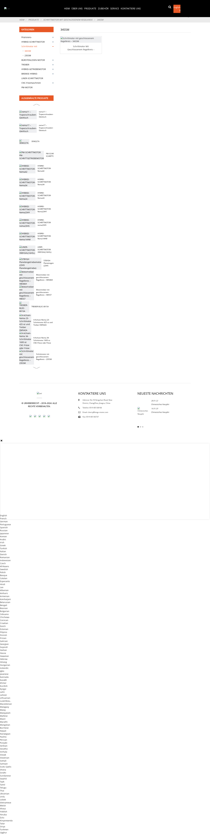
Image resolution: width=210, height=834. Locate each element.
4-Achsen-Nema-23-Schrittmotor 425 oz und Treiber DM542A (43, 322)
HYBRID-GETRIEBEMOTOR (33, 69)
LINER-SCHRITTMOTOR (32, 78)
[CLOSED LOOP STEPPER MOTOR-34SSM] (81, 40)
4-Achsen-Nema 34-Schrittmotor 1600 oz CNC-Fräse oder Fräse (42, 340)
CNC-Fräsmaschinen (31, 82)
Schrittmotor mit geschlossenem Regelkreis (67, 19)
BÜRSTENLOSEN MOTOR (33, 60)
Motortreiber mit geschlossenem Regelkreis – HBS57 (44, 292)
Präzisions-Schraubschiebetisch (31, 38)
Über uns (77, 8)
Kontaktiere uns (131, 8)
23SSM (28, 55)
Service (114, 8)
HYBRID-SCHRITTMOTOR (33, 41)
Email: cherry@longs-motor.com (95, 412)
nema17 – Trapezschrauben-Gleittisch (46, 128)
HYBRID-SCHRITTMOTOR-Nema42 (44, 168)
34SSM (100, 19)
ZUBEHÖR (103, 8)
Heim (67, 8)
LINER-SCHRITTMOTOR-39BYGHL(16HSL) (44, 249)
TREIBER (25, 64)
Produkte (90, 8)
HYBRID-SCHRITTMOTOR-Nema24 (44, 195)
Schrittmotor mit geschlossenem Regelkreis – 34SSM (80, 48)
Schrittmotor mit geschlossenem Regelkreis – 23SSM (44, 356)
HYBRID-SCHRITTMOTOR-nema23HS (44, 222)
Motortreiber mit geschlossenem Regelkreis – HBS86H (44, 277)
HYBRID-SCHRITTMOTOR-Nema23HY (44, 209)
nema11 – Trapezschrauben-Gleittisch (46, 114)
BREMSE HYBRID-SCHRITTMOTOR (29, 74)
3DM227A (35, 141)
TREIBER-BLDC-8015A (40, 306)
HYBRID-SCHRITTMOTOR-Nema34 (44, 182)
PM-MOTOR (27, 87)
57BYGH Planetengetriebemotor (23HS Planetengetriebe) (53, 263)
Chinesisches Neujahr (160, 404)
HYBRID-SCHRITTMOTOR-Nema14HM (44, 236)
